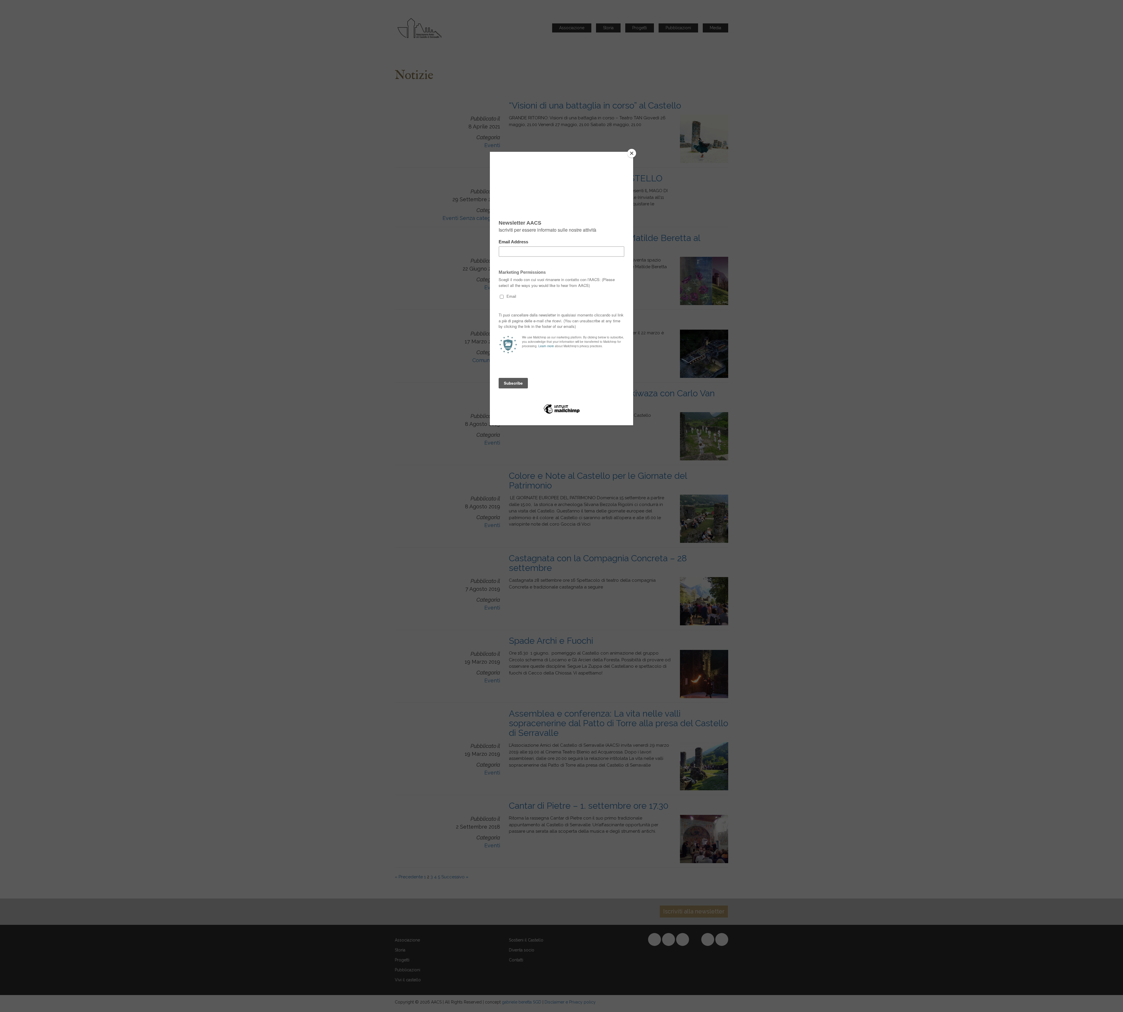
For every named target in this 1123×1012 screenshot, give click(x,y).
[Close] (631, 153)
